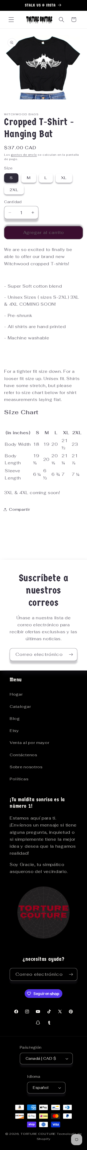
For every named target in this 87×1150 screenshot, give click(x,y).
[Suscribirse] (71, 654)
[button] (11, 19)
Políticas (19, 779)
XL (64, 177)
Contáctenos (23, 754)
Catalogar (20, 706)
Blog (15, 718)
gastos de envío (24, 154)
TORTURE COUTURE (39, 1134)
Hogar (16, 694)
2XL (14, 189)
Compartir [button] (19, 509)
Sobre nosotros (26, 766)
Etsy (14, 730)
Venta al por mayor (29, 742)
